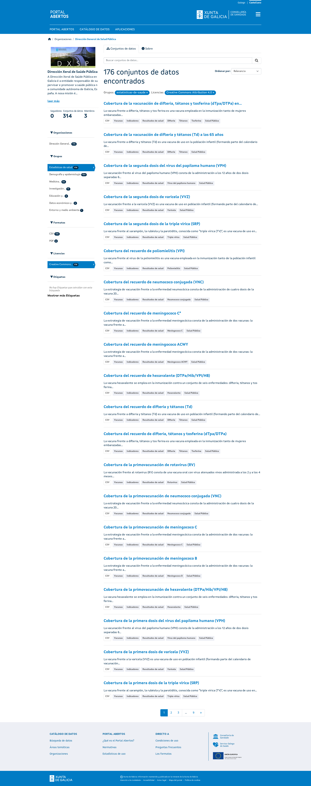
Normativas (109, 747)
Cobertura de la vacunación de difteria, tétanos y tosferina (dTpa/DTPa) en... (173, 104)
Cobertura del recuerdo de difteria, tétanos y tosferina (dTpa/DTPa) (165, 434)
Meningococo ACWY (177, 362)
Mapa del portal (175, 780)
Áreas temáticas (59, 747)
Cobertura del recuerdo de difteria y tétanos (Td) (148, 407)
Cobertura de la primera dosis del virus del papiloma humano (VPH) (164, 621)
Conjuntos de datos (123, 48)
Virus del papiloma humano (181, 183)
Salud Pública (212, 121)
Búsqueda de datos (61, 740)
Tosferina (196, 121)
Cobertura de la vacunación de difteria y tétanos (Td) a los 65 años (163, 135)
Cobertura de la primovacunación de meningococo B (150, 559)
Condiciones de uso (167, 740)
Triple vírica (173, 237)
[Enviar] (256, 60)
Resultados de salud (153, 121)
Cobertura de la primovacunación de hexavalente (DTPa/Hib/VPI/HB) (166, 590)
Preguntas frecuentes (168, 747)
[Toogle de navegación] (258, 14)
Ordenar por (222, 71)
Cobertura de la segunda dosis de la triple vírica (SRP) (152, 224)
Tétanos (183, 121)
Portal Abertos (62, 29)
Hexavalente (174, 393)
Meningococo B (175, 576)
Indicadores (133, 121)
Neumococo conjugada (179, 300)
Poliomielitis (173, 268)
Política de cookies (192, 780)
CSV (107, 121)
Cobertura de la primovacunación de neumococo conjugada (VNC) (162, 496)
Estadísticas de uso (114, 754)
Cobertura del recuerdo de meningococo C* (142, 313)
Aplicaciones (125, 29)
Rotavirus (172, 482)
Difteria (171, 121)
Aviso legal (161, 780)
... (186, 712)
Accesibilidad (148, 780)
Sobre (149, 48)
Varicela (171, 210)
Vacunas (118, 121)
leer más (54, 101)
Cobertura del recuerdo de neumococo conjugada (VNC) (154, 282)
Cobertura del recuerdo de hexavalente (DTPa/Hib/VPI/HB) (157, 376)
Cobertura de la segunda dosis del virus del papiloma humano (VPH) (165, 166)
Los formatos (164, 754)
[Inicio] (49, 39)
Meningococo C (175, 331)
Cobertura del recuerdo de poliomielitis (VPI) (144, 251)
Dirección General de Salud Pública (95, 39)
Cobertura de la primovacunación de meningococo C (150, 527)
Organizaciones (63, 39)
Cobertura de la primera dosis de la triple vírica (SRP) (151, 683)
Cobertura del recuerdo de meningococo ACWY (146, 345)
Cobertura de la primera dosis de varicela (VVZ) (146, 652)
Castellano (255, 3)
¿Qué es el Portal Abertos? (118, 740)
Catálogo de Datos (94, 29)
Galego (241, 3)
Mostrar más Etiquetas (64, 295)
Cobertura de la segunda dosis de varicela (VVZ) (147, 197)
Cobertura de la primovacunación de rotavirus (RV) (149, 465)
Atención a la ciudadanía (130, 780)
